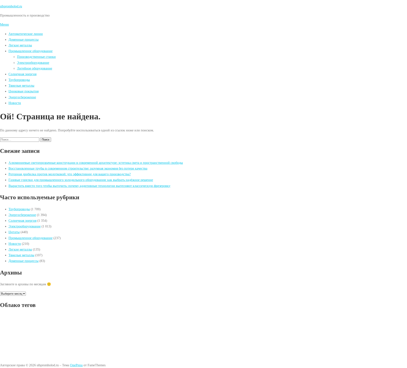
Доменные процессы (23, 39)
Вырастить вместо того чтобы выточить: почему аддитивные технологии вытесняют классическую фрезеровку (89, 186)
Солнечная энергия (22, 74)
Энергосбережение (22, 97)
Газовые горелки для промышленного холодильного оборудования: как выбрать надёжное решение (80, 180)
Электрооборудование (33, 62)
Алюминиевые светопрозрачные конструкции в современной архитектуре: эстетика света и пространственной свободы (95, 162)
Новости (14, 103)
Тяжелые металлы (21, 85)
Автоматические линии (25, 34)
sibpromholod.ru (11, 6)
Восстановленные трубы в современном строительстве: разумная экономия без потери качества (77, 168)
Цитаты (14, 232)
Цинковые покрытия (23, 91)
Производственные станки (36, 57)
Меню (4, 24)
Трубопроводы (19, 80)
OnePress (76, 365)
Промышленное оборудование (30, 51)
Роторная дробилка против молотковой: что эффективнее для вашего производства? (69, 174)
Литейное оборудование (34, 68)
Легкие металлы (20, 45)
